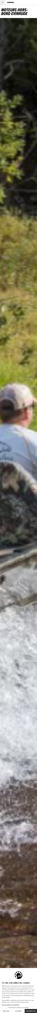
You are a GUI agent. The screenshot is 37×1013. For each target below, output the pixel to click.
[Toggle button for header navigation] (2, 2)
